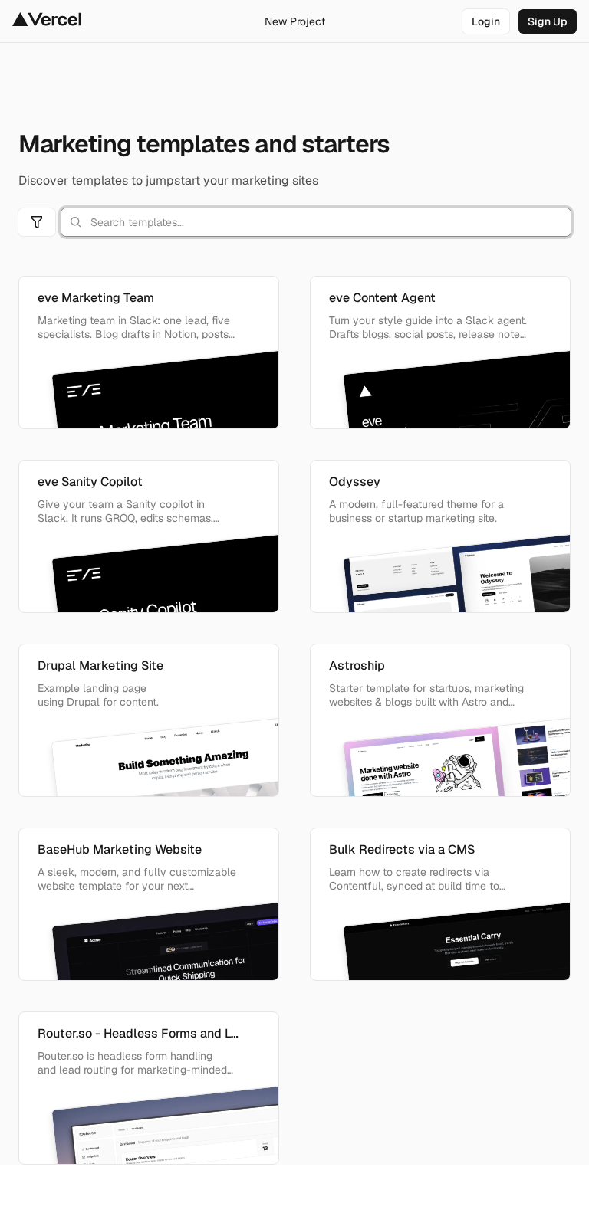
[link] (485, 21)
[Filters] (36, 222)
